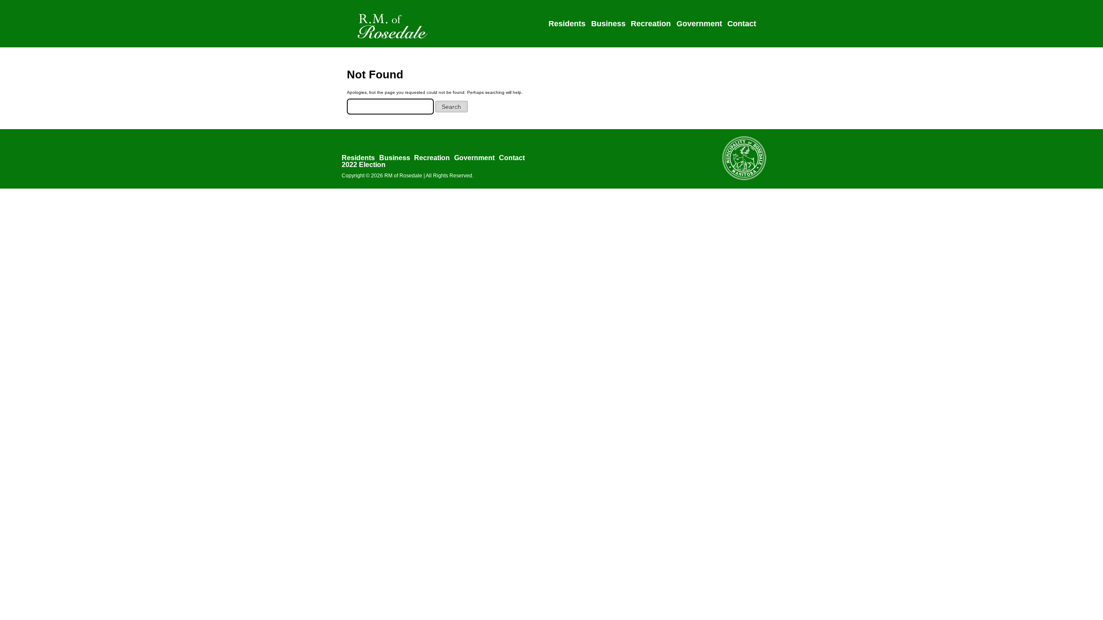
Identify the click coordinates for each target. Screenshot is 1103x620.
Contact (741, 23)
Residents (567, 23)
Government (699, 23)
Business (608, 23)
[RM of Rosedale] (394, 40)
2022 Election (364, 164)
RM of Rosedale (403, 176)
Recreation (651, 23)
